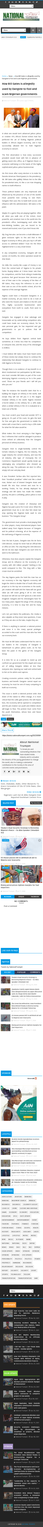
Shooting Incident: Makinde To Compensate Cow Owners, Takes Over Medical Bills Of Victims (27, 1325)
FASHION (5, 1224)
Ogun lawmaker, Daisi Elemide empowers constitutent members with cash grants (27, 1405)
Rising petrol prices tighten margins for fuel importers (20, 886)
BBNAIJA (32, 1200)
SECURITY (24, 1270)
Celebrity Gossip (30, 1204)
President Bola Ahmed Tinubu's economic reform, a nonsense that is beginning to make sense (27, 1495)
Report (5, 1270)
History (5, 1232)
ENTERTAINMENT (23, 1220)
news (4, 1247)
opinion (26, 1251)
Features (15, 1224)
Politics (28, 1259)
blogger (7, 897)
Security (14, 1270)
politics (18, 1259)
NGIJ (18, 1247)
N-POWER (19, 1239)
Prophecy (6, 1263)
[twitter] (9, 2)
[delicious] (37, 2)
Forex (18, 1228)
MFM (3, 1239)
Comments (35, 972)
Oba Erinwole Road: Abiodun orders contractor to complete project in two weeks (27, 1394)
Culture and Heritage (29, 1208)
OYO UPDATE (27, 1255)
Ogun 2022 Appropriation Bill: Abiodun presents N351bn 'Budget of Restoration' (27, 1382)
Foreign (5, 840)
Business (6, 1204)
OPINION (5, 1255)
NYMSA (37, 1247)
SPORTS (5, 1274)
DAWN (4, 1212)
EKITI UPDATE (25, 1216)
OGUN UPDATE (7, 1251)
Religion (19, 1267)
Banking (28, 1197)
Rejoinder (27, 1263)
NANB (28, 1239)
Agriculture (7, 1197)
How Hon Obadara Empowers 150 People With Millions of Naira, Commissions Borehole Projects (27, 1358)
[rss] (26, 2)
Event (34, 1220)
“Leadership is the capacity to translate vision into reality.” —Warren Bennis (27, 1483)
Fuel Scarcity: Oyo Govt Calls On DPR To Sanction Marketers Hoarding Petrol (27, 1313)
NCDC (25, 1243)
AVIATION (18, 1197)
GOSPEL (27, 1228)
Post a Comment (10, 906)
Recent (7, 972)
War (36, 1278)
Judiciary (27, 1232)
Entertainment (8, 1220)
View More (37, 803)
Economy (13, 1212)
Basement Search (19, 1200)
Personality (7, 1259)
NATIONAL (16, 1243)
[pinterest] (16, 2)
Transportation (8, 1278)
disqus (21, 897)
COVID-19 (5, 1208)
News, (31, 100)
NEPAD (32, 1243)
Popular (21, 972)
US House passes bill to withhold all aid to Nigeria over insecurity (19, 859)
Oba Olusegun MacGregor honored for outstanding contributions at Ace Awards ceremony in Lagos (26, 1151)
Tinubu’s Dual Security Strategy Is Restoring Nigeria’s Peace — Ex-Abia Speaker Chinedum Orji (20, 830)
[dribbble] (23, 2)
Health (35, 1228)
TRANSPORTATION (25, 1278)
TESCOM (27, 1274)
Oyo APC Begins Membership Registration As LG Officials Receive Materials (27, 1337)
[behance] (30, 2)
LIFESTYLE (16, 1235)
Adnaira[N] (36, 723)
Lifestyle (6, 1235)
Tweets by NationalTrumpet (12, 967)
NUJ (30, 1247)
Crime (14, 1208)
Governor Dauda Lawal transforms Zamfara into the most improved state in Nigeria (27, 1507)
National (5, 1243)
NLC (24, 1247)
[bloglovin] (19, 2)
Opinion (35, 1251)
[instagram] (33, 2)
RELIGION (29, 1267)
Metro (12, 37)
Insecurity (15, 1232)
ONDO (18, 1251)
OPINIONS (15, 1255)
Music (10, 1239)
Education (34, 1212)
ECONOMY (23, 1212)
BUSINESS (16, 1204)
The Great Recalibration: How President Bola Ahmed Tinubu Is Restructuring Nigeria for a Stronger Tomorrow (26, 1006)
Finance (25, 1224)
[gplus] (12, 2)
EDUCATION (6, 1216)
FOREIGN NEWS (7, 1228)
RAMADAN (16, 1263)
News (11, 76)
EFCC (15, 1216)
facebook (35, 897)
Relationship (7, 1267)
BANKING (5, 1200)
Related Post (8, 803)
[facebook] (5, 2)
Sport (33, 1270)
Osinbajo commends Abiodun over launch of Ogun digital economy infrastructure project (27, 1417)
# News (10, 719)
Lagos (36, 1232)
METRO (33, 1235)
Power (37, 1259)
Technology (16, 1274)
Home (4, 76)
